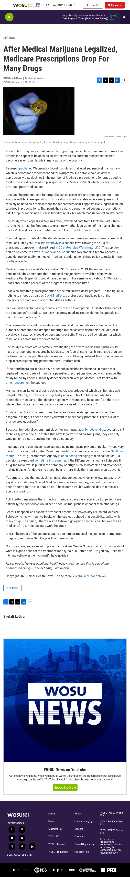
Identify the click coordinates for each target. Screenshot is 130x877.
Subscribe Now (65, 787)
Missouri (65, 252)
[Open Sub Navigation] (78, 5)
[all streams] (125, 17)
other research (16, 382)
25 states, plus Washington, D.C (80, 247)
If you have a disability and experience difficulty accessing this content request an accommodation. (111, 846)
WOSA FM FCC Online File (111, 823)
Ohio (37, 243)
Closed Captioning (84, 844)
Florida (48, 252)
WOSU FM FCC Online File (111, 814)
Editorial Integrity (83, 821)
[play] (9, 17)
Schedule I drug (94, 429)
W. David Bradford (52, 295)
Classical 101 (55, 829)
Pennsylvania (55, 243)
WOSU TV (53, 836)
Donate (116, 5)
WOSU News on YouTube (65, 769)
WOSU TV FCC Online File (111, 831)
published (25, 168)
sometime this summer (50, 460)
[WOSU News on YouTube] (65, 700)
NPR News (9, 37)
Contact (78, 836)
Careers (78, 829)
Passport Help (81, 852)
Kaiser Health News (92, 576)
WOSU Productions (58, 852)
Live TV (94, 5)
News (51, 821)
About (77, 813)
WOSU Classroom (57, 844)
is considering (67, 456)
